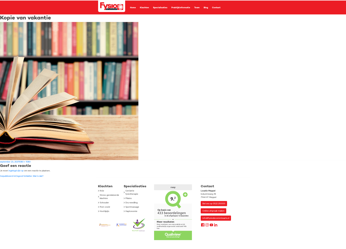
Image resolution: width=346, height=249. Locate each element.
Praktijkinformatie (180, 7)
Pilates (128, 198)
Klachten (144, 7)
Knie (102, 190)
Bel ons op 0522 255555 (213, 203)
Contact (216, 7)
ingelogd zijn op (16, 170)
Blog (206, 7)
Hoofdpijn (104, 211)
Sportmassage (132, 207)
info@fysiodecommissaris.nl (215, 218)
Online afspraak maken (213, 210)
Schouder (104, 202)
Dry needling (131, 202)
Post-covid (105, 207)
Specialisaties (160, 7)
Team (197, 7)
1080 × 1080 (25, 161)
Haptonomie (131, 211)
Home (133, 7)
